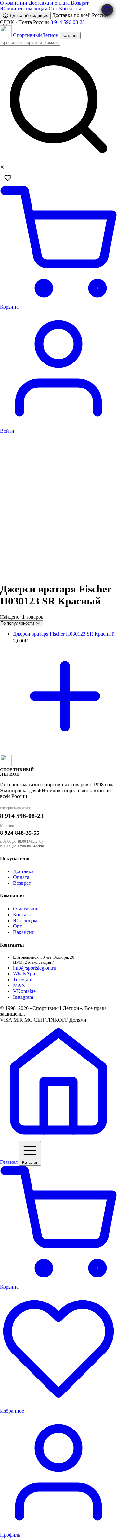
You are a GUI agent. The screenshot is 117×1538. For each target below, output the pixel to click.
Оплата (21, 877)
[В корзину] (65, 746)
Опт (53, 8)
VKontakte (24, 991)
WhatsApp (24, 973)
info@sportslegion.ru (34, 968)
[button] (107, 10)
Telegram (22, 979)
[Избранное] (8, 178)
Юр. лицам (25, 920)
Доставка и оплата (49, 3)
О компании (13, 3)
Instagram (23, 997)
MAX (19, 985)
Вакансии (24, 932)
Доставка (23, 871)
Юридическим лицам (23, 8)
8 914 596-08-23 (67, 22)
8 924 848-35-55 (19, 833)
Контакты (70, 8)
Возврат (80, 3)
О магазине (25, 908)
